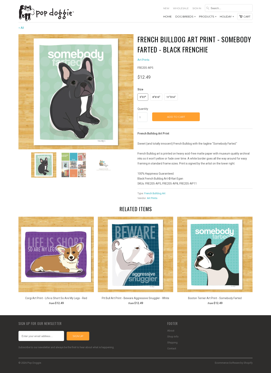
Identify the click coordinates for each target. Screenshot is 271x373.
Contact (171, 348)
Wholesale (181, 8)
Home (167, 16)
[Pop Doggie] (46, 12)
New (166, 8)
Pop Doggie (34, 362)
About (170, 330)
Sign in (196, 8)
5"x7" (143, 97)
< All (21, 27)
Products (207, 16)
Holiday (227, 16)
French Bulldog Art (154, 193)
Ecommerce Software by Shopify (234, 362)
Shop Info (173, 336)
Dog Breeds (185, 16)
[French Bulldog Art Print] (76, 91)
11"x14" (171, 97)
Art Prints (143, 59)
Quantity (142, 108)
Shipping (172, 342)
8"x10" (156, 97)
